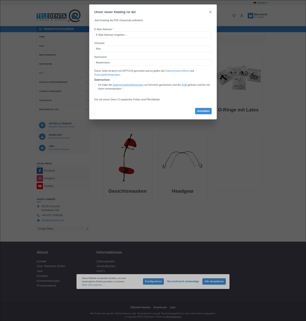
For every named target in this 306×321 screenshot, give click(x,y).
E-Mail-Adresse (103, 29)
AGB (184, 85)
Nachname (100, 57)
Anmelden (203, 111)
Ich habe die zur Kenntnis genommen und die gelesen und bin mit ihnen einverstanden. (154, 87)
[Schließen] (210, 12)
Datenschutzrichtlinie (177, 70)
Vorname (99, 43)
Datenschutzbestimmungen (128, 85)
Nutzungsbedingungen (107, 74)
